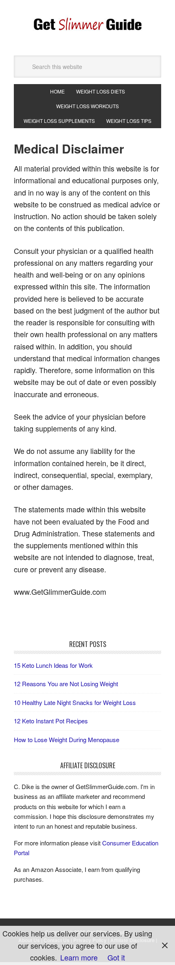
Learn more (79, 957)
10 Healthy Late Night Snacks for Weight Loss (75, 702)
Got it (116, 957)
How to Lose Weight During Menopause (66, 739)
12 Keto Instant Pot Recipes (51, 720)
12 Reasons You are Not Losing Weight (66, 683)
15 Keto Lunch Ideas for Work (53, 665)
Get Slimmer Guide (87, 24)
